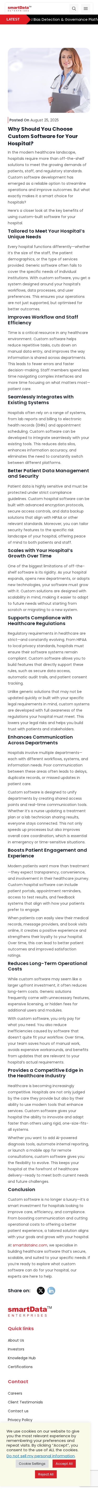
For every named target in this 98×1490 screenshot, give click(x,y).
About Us (16, 1340)
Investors (16, 1349)
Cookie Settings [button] (32, 1463)
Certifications (20, 1366)
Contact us (18, 1411)
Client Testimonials (25, 1402)
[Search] (73, 8)
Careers (15, 1393)
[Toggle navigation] (85, 8)
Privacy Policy (20, 1419)
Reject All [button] (46, 1474)
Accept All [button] (64, 1463)
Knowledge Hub (22, 1358)
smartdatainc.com (29, 1245)
